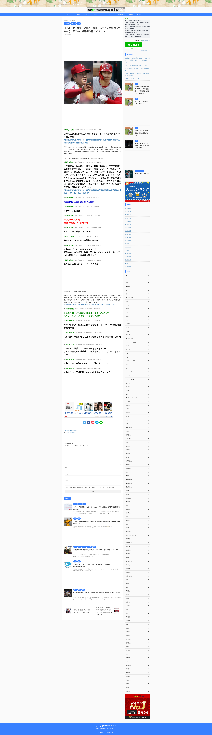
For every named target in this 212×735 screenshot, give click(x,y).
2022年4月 (128, 234)
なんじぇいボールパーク (72, 5)
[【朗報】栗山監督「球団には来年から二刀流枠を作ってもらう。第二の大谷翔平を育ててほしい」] (97, 422)
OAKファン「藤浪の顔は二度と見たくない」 (136, 65)
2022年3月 (128, 237)
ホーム (68, 14)
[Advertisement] (93, 47)
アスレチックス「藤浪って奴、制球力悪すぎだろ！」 (137, 69)
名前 (66, 467)
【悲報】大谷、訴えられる (132, 79)
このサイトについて (82, 14)
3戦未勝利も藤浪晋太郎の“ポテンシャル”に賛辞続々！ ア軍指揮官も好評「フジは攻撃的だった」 (137, 60)
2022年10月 (128, 215)
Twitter (95, 14)
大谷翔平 (67, 430)
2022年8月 (128, 221)
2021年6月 (128, 266)
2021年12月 (128, 247)
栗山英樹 (72, 430)
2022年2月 (128, 240)
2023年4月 (128, 208)
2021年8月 (128, 260)
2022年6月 (128, 227)
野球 (76, 430)
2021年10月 (128, 253)
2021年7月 (128, 263)
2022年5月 (128, 231)
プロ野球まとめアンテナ (135, 14)
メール (66, 474)
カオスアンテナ (121, 14)
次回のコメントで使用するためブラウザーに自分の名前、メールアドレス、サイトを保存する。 (91, 487)
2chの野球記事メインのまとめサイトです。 (106, 728)
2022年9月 (128, 218)
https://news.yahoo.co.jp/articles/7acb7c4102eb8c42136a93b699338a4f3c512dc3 (89, 304)
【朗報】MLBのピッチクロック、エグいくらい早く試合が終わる (137, 74)
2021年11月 (128, 250)
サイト (66, 481)
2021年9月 (128, 256)
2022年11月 (128, 211)
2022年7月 (128, 224)
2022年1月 (128, 243)
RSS (108, 14)
